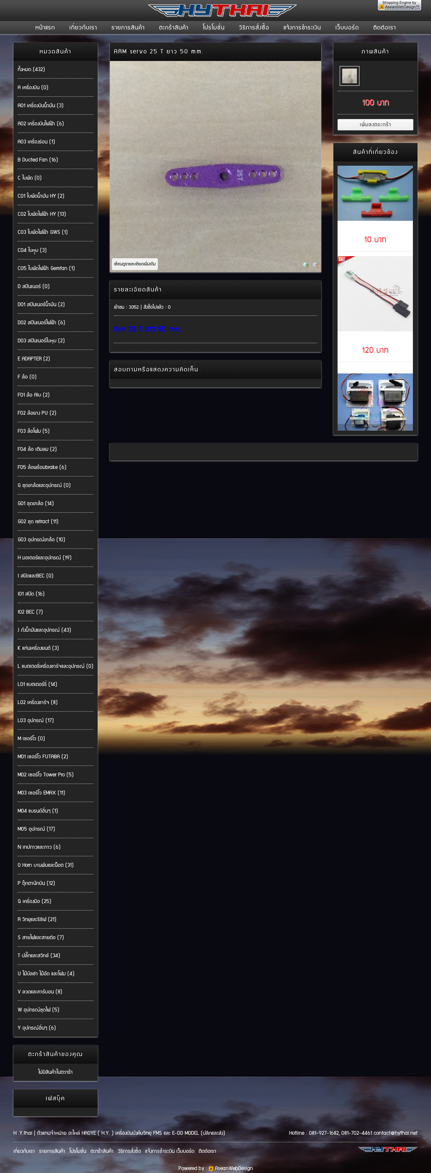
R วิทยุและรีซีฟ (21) (37, 919)
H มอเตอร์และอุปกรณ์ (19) (45, 557)
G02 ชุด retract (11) (38, 521)
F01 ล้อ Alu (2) (34, 395)
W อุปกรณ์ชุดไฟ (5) (38, 1010)
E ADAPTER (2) (34, 359)
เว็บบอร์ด (347, 28)
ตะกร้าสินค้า (174, 28)
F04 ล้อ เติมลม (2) (37, 449)
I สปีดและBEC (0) (35, 576)
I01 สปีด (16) (31, 594)
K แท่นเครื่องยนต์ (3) (38, 648)
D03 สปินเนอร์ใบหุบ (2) (41, 340)
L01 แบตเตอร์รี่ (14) (37, 684)
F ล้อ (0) (27, 377)
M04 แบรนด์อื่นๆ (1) (38, 811)
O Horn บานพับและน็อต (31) (46, 865)
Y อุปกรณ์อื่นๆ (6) (37, 1028)
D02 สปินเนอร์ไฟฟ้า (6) (41, 322)
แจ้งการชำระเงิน (302, 28)
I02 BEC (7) (30, 612)
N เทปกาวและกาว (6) (39, 847)
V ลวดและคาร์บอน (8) (40, 992)
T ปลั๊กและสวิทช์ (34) (39, 955)
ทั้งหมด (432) (31, 69)
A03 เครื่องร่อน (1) (36, 142)
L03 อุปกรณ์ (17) (36, 720)
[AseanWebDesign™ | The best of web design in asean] (400, 8)
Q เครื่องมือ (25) (34, 901)
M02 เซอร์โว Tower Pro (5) (46, 775)
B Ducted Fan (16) (38, 160)
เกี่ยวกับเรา (83, 28)
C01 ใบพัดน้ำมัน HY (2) (41, 196)
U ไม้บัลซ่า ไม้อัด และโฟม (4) (46, 973)
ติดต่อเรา (384, 28)
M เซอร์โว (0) (31, 738)
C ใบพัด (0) (30, 178)
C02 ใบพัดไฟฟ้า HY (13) (42, 214)
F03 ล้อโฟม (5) (34, 431)
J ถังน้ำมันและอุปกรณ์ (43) (44, 630)
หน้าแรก (45, 28)
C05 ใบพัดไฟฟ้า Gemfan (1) (46, 268)
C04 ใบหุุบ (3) (32, 250)
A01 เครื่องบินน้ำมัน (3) (41, 105)
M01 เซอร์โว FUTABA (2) (43, 756)
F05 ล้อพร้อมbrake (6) (42, 467)
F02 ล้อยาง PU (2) (37, 413)
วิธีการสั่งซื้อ (254, 28)
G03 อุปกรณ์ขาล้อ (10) (41, 539)
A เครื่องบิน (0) (33, 87)
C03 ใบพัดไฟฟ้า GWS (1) (43, 232)
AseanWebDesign (234, 1168)
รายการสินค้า (128, 28)
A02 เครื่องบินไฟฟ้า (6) (41, 123)
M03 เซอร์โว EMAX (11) (41, 793)
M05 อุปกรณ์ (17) (36, 829)
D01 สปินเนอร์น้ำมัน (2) (41, 304)
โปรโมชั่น (214, 28)
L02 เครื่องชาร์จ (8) (38, 702)
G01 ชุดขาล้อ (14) (36, 503)
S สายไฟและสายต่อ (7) (41, 937)
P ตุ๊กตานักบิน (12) (36, 883)
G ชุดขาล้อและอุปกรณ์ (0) (44, 485)
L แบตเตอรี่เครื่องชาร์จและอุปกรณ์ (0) (55, 666)
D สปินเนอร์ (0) (34, 286)
